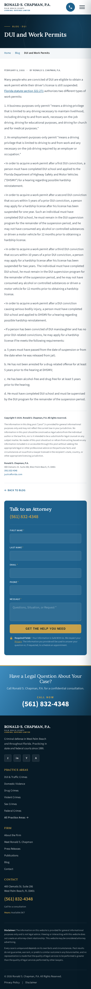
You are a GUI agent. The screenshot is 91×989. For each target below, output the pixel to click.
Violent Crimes (12, 797)
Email (14, 564)
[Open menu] (82, 7)
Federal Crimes (12, 811)
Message (16, 599)
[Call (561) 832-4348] (70, 7)
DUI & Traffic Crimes (15, 777)
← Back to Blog (14, 490)
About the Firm (12, 835)
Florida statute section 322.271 (24, 91)
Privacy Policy (12, 982)
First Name (17, 530)
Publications (11, 855)
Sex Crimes (10, 804)
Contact (8, 869)
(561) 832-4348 (10, 470)
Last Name (16, 547)
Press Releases (12, 849)
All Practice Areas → (16, 817)
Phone (14, 582)
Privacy (18, 641)
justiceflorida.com (13, 474)
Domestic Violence (14, 784)
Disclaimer (31, 982)
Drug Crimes (11, 790)
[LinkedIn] (17, 758)
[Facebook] (7, 758)
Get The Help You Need (46, 628)
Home (7, 53)
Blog (17, 53)
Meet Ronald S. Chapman (18, 842)
